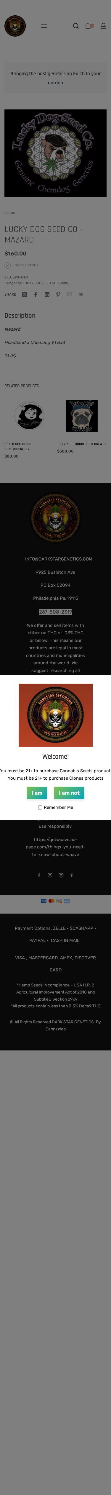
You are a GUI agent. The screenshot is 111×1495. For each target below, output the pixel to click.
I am (37, 793)
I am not (69, 793)
